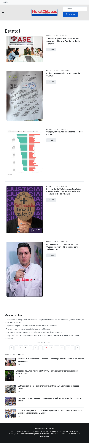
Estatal (49, 36)
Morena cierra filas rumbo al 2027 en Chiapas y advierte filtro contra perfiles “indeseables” (63, 246)
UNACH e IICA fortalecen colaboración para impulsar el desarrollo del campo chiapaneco (51, 360)
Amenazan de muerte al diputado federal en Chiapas (27, 329)
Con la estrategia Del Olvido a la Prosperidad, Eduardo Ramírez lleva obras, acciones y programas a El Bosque (50, 411)
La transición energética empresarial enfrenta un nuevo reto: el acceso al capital (49, 387)
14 (68, 348)
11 (51, 348)
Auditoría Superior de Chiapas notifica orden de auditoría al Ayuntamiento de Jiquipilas (63, 41)
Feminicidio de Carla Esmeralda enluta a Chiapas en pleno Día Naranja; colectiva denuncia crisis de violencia (63, 191)
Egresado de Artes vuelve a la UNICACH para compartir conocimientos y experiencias (47, 372)
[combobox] (75, 8)
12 (56, 348)
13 (62, 348)
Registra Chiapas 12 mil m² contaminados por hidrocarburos (31, 326)
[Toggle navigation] (3, 12)
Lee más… (51, 50)
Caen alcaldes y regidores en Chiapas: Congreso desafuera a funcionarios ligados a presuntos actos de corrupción (44, 320)
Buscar (71, 14)
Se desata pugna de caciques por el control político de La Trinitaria (33, 332)
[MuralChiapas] (44, 12)
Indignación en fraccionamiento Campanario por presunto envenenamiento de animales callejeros (42, 336)
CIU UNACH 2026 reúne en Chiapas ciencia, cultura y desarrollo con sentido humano (50, 399)
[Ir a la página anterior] (16, 347)
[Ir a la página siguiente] (73, 347)
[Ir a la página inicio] (12, 347)
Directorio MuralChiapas (44, 428)
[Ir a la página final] (77, 347)
